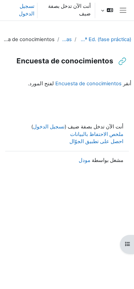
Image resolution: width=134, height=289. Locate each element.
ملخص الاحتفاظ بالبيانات (96, 134)
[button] (107, 10)
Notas (67, 39)
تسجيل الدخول (26, 10)
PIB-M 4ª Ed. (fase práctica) (105, 39)
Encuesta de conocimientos (88, 83)
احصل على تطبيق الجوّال (96, 141)
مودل (84, 160)
